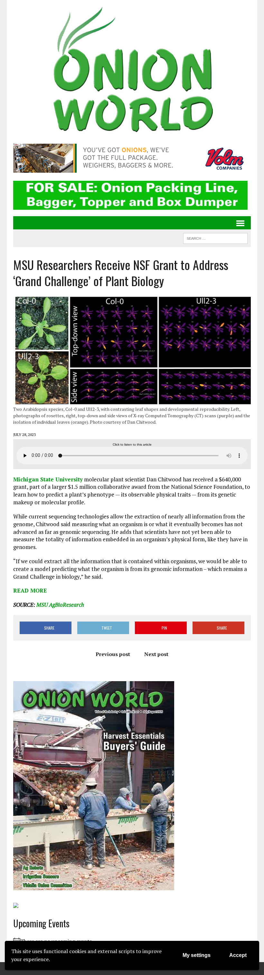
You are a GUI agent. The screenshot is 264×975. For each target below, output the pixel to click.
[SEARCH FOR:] (215, 237)
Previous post (113, 654)
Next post (156, 654)
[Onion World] (132, 70)
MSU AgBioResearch (60, 604)
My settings (197, 955)
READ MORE (30, 590)
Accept (238, 955)
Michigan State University (48, 479)
